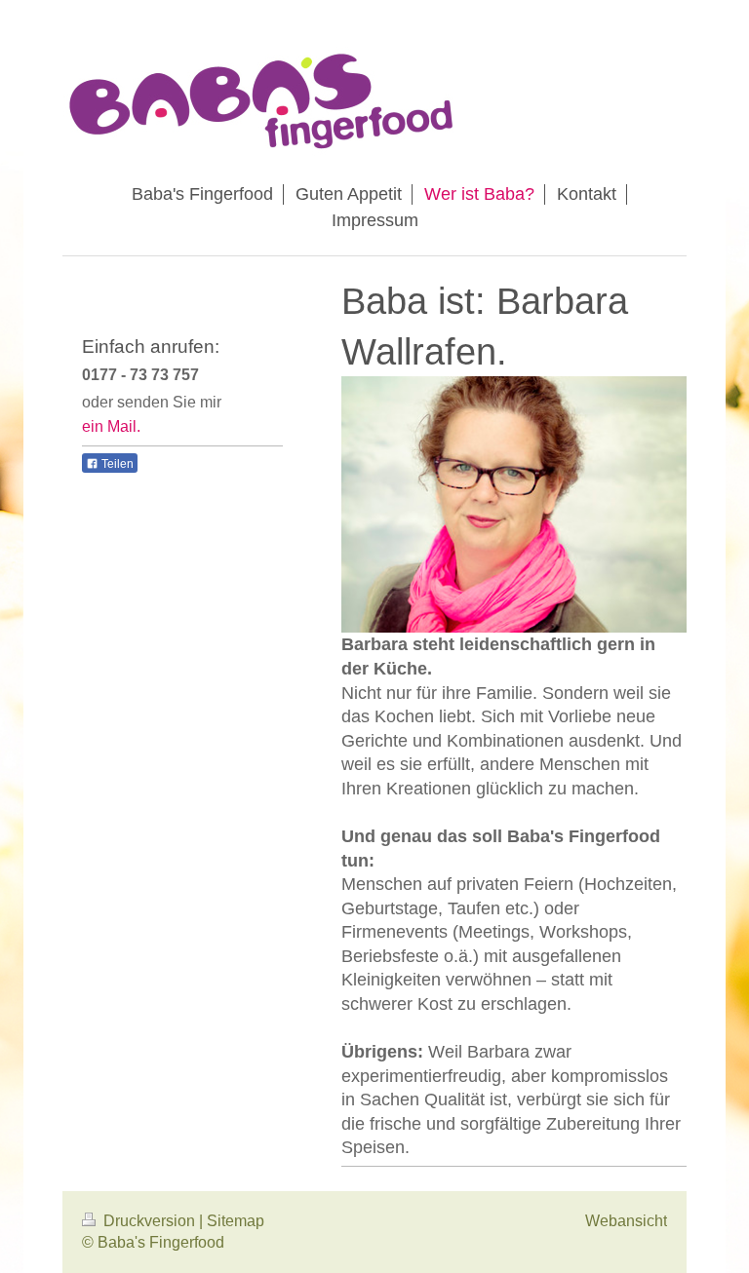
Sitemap (235, 1221)
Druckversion (149, 1221)
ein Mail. (111, 426)
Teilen (116, 464)
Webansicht (626, 1221)
